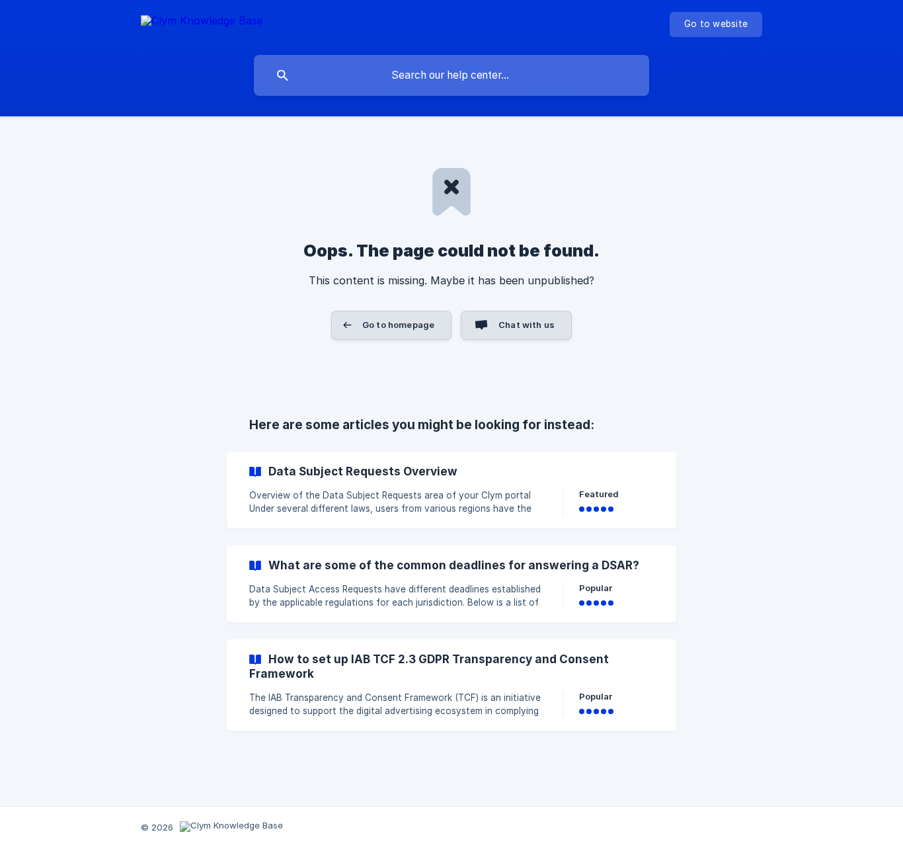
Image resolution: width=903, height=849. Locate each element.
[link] (451, 490)
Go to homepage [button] (398, 324)
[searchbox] (451, 75)
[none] (202, 23)
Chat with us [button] (526, 324)
